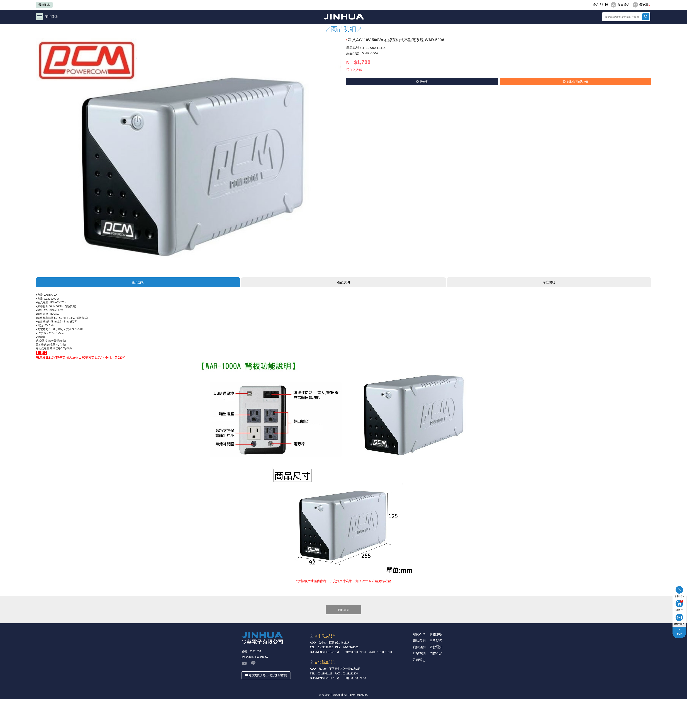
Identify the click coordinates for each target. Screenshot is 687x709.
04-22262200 (350, 647)
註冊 (605, 4)
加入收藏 (355, 70)
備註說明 (548, 282)
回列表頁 (343, 609)
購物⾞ (424, 81)
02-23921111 (325, 673)
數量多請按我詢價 (577, 81)
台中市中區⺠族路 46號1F (333, 642)
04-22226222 (325, 647)
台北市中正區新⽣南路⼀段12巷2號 (339, 668)
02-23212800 (350, 673)
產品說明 (343, 282)
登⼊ (596, 4)
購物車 (644, 4)
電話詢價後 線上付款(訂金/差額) (268, 675)
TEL (312, 647)
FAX (337, 647)
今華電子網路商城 (343, 17)
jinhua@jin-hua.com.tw (255, 656)
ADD (313, 642)
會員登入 (623, 4)
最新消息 (44, 4)
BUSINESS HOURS (322, 652)
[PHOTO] (188, 152)
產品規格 (138, 282)
